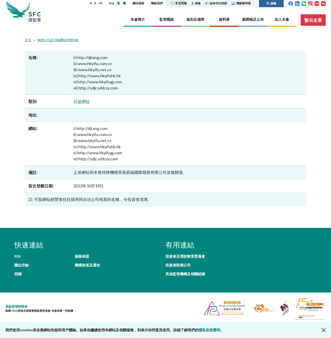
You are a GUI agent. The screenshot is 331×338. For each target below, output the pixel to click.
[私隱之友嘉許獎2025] (223, 308)
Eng (111, 3)
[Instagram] (310, 3)
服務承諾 (82, 256)
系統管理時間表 (16, 306)
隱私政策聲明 (209, 330)
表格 (198, 3)
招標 (18, 274)
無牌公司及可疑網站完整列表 (57, 40)
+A (100, 3)
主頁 (28, 40)
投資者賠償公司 (178, 265)
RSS (17, 256)
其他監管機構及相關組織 (185, 274)
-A (90, 3)
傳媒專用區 (243, 3)
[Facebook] (290, 3)
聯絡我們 (157, 3)
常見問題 (181, 3)
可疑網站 (81, 101)
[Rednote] (317, 3)
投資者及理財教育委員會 (185, 256)
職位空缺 (21, 265)
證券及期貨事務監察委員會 (34, 11)
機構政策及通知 (87, 265)
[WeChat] (304, 3)
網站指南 (138, 3)
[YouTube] (323, 3)
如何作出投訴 (218, 3)
